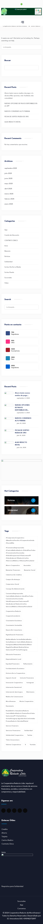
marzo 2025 (8, 194)
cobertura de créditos (14, 575)
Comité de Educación (11, 235)
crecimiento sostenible (14, 625)
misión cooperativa (26, 701)
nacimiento (10, 706)
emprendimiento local (13, 659)
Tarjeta (4, 837)
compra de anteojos (13, 579)
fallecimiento (27, 664)
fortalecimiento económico (15, 668)
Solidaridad (8, 262)
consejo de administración (15, 589)
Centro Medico (7, 840)
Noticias (7, 256)
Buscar (7, 60)
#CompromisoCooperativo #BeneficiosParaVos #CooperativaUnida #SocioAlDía (20, 540)
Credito (5, 829)
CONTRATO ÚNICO (11, 240)
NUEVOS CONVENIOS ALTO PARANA (17, 111)
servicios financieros (13, 730)
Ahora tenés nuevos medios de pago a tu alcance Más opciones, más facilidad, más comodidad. (19, 96)
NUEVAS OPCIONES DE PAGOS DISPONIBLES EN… (22, 407)
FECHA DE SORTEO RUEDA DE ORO (16, 117)
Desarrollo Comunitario (14, 630)
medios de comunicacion (14, 696)
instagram (30, 682)
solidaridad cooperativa (14, 735)
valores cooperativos (13, 744)
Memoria (7, 251)
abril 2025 (8, 189)
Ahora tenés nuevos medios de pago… (22, 394)
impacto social (11, 678)
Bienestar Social (29, 570)
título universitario (12, 740)
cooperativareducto (13, 616)
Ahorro (4, 833)
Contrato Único (8, 844)
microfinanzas (11, 701)
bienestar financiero (13, 570)
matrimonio (30, 692)
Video (6, 283)
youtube (32, 744)
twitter (29, 735)
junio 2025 (8, 178)
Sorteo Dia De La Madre (12, 267)
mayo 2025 (8, 183)
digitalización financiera (14, 634)
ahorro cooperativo (13, 565)
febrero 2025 (9, 199)
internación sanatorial (14, 687)
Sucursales (8, 278)
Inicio (6, 246)
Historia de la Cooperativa (15, 673)
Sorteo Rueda (9, 272)
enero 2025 (8, 204)
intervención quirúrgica (14, 692)
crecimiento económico (14, 620)
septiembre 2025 (10, 168)
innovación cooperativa (14, 682)
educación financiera (13, 654)
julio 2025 (8, 173)
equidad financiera (12, 664)
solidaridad (28, 730)
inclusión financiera (27, 678)
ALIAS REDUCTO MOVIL (12, 122)
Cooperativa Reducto (13, 611)
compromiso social (12, 584)
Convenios (21, 909)
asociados (27, 565)
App (5, 230)
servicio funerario (12, 726)
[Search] (39, 47)
